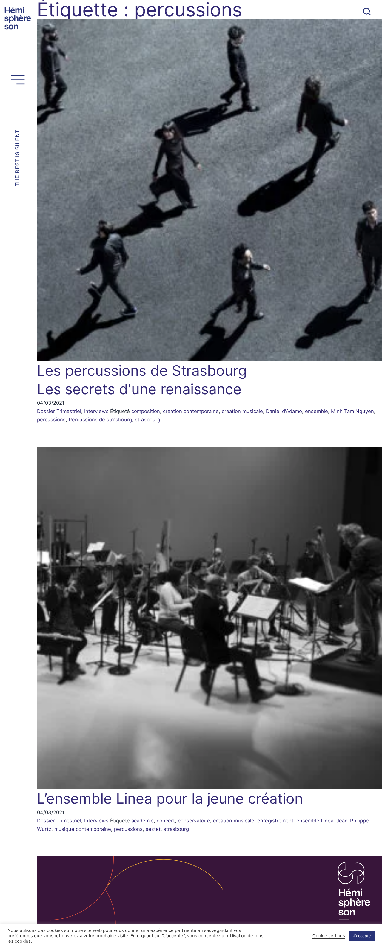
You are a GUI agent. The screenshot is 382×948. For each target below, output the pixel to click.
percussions (51, 420)
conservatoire (194, 821)
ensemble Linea (314, 821)
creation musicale (242, 411)
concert (166, 821)
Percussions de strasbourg (100, 420)
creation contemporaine (191, 411)
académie (142, 821)
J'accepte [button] (362, 935)
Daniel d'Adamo (284, 411)
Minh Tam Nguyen (352, 411)
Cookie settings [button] (328, 935)
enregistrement (275, 821)
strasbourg (147, 420)
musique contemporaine (82, 829)
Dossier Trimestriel (59, 411)
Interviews (96, 411)
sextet (153, 829)
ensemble (316, 411)
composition (145, 411)
